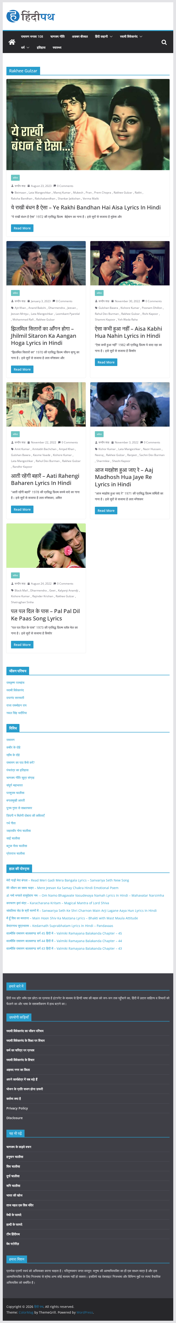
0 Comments (65, 186)
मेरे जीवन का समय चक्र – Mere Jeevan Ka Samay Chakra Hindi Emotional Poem (62, 888)
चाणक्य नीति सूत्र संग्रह (20, 777)
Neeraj (99, 455)
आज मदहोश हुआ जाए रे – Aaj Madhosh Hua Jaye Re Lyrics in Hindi (124, 477)
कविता (15, 177)
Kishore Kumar (130, 308)
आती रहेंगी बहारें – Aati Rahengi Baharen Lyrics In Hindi (45, 479)
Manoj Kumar (62, 192)
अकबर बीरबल (80, 36)
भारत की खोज (14, 1195)
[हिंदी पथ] (11, 42)
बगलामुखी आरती (15, 800)
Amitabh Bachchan (44, 449)
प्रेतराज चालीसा (15, 853)
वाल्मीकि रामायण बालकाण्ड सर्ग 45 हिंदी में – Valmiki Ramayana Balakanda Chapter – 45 (64, 933)
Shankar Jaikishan (69, 198)
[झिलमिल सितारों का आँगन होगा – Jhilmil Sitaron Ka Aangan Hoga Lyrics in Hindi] (46, 263)
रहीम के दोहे (13, 755)
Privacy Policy (17, 1108)
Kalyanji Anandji (68, 590)
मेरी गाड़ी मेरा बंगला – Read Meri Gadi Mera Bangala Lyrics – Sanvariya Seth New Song (67, 880)
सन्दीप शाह (20, 186)
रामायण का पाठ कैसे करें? (20, 762)
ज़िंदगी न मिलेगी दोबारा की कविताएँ (25, 815)
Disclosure (14, 1118)
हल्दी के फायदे (14, 1224)
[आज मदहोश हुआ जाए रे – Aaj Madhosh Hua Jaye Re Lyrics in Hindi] (130, 404)
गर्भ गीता (11, 823)
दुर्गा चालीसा (12, 1176)
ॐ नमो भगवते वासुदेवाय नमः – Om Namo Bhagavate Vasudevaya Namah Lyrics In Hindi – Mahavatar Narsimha (85, 895)
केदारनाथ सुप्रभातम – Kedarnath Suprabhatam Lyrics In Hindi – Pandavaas (59, 925)
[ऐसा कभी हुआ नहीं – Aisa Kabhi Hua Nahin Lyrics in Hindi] (130, 263)
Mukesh (78, 192)
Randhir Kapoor (22, 467)
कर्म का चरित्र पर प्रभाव (20, 1050)
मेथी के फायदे (13, 1215)
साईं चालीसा (13, 838)
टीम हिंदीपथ (13, 1234)
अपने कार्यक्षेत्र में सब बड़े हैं (21, 1079)
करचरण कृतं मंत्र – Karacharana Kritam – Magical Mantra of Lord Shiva (57, 903)
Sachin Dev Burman (152, 455)
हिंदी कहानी (101, 36)
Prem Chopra (102, 192)
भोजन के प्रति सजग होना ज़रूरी (24, 1089)
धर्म (23, 47)
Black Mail (21, 590)
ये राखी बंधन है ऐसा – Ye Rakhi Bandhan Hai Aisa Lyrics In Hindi (86, 207)
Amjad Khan (66, 449)
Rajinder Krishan (42, 596)
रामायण (10, 740)
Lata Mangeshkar (40, 192)
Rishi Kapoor (150, 314)
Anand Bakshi (37, 308)
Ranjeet (132, 455)
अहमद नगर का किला (18, 1069)
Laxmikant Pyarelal (68, 314)
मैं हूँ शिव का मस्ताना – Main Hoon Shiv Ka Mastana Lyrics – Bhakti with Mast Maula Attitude (72, 918)
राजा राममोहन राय (16, 705)
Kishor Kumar (107, 449)
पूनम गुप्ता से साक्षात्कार (19, 808)
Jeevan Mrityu (19, 314)
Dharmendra (56, 308)
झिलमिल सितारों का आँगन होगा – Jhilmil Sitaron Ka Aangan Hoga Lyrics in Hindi (43, 335)
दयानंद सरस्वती (15, 697)
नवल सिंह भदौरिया (16, 713)
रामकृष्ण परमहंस (15, 682)
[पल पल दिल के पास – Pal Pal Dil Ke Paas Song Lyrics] (46, 546)
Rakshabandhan (45, 198)
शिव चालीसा (13, 1166)
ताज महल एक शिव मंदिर (19, 1205)
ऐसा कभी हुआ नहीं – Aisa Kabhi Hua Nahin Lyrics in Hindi (128, 332)
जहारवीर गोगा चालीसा (18, 830)
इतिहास (41, 47)
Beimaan (20, 192)
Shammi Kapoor (105, 319)
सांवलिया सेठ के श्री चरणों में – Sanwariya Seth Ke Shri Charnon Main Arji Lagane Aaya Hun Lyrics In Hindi (81, 910)
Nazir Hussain (152, 449)
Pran (89, 192)
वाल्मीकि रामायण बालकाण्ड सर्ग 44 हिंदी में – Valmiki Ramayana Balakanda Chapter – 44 (64, 941)
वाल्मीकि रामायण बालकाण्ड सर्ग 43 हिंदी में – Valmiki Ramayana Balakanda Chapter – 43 (64, 948)
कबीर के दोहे (13, 747)
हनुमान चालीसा (14, 1156)
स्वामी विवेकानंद (129, 36)
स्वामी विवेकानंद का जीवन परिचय (25, 1031)
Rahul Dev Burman (107, 314)
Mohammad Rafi (23, 319)
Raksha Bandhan (21, 198)
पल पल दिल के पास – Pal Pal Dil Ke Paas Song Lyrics (45, 614)
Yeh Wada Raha (128, 319)
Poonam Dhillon (152, 308)
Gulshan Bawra (108, 308)
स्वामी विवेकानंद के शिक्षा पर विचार (25, 1040)
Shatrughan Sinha (22, 602)
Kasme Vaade (41, 455)
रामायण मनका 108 (32, 36)
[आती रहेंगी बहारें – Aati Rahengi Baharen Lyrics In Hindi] (46, 404)
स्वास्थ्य (57, 47)
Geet (52, 590)
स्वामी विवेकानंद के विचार (20, 1060)
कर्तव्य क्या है (13, 1098)
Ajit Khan (20, 308)
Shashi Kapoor (121, 461)
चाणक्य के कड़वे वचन (18, 1147)
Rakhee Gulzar (123, 192)
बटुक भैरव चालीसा (16, 846)
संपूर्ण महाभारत (14, 785)
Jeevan (71, 308)
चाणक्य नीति (57, 36)
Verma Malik (91, 198)
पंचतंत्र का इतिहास (17, 770)
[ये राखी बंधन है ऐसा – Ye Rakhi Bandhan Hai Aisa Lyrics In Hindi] (88, 124)
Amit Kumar (22, 449)
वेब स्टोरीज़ (12, 1243)
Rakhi (138, 192)
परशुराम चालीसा (15, 793)
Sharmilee (103, 461)
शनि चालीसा (13, 1185)
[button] (110, 36)
